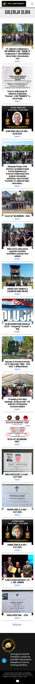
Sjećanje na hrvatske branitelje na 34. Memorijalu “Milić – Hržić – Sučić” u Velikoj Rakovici (17, 364)
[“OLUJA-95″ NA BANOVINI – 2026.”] (17, 426)
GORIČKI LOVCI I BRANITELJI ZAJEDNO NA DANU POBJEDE (17, 290)
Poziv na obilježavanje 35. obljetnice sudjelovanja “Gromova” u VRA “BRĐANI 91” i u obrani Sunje (17, 95)
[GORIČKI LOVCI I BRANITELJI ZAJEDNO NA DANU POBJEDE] (17, 276)
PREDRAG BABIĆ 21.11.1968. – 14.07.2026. (17, 510)
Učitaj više (17, 624)
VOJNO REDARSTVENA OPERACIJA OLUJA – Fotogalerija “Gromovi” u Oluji (17, 326)
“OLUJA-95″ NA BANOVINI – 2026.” (17, 440)
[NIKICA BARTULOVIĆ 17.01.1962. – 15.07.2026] (17, 462)
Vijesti (17, 61)
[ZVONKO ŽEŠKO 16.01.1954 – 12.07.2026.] (17, 532)
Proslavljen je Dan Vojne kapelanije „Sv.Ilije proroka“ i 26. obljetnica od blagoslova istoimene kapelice (17, 403)
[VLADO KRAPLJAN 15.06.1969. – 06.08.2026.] (17, 118)
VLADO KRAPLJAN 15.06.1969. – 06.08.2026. (17, 132)
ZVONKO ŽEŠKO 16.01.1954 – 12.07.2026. (17, 546)
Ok (17, 681)
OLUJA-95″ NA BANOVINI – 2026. (17, 216)
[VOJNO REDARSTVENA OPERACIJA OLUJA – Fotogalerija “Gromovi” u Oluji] (17, 311)
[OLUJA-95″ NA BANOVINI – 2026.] (17, 203)
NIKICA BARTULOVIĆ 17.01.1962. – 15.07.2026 (17, 475)
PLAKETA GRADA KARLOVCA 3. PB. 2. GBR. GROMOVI (17, 581)
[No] (33, 677)
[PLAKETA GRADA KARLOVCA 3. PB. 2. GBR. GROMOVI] (17, 567)
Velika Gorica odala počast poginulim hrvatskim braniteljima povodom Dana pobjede (17, 252)
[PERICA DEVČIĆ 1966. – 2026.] (17, 602)
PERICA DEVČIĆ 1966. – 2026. (17, 615)
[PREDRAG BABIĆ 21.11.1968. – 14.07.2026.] (17, 497)
